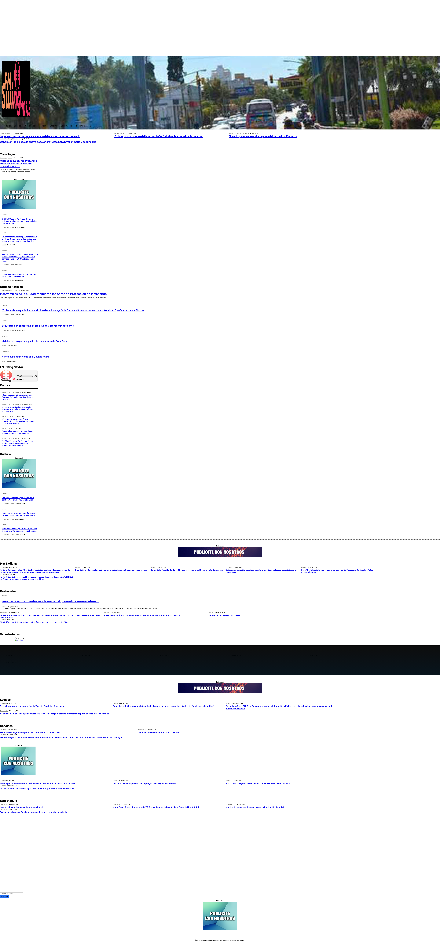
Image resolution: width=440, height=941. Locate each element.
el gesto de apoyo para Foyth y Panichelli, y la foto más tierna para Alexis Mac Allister (18, 421)
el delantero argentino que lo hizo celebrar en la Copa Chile (34, 341)
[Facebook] (402, 53)
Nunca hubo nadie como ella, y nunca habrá (25, 356)
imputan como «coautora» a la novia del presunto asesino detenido (40, 136)
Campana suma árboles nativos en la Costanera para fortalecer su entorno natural (142, 615)
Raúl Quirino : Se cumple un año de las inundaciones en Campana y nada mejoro (111, 570)
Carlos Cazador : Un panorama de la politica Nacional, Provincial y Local (18, 499)
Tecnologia (3, 157)
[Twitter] (411, 53)
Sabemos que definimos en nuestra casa (158, 732)
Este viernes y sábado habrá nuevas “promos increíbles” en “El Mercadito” (19, 514)
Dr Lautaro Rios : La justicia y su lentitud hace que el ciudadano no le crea (37, 788)
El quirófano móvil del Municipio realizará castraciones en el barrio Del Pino (34, 622)
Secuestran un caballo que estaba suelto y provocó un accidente (38, 325)
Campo (116, 133)
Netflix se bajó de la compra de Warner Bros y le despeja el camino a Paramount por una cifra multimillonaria (54, 714)
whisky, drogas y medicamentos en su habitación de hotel (255, 807)
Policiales (3, 133)
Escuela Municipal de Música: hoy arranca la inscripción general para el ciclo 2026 (17, 409)
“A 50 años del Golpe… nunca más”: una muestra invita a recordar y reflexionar (19, 530)
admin (9, 133)
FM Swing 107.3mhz (241, 133)
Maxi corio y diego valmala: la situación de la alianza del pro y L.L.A (259, 783)
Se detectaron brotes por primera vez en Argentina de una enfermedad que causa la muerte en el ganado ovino (19, 239)
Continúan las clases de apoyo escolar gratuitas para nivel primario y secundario (48, 141)
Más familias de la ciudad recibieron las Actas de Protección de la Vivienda (53, 294)
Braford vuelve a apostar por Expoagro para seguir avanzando (144, 783)
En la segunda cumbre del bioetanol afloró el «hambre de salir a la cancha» (158, 136)
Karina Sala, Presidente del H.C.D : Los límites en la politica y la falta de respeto (187, 570)
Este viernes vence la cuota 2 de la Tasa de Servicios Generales (32, 706)
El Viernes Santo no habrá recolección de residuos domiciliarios (19, 275)
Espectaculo (5, 351)
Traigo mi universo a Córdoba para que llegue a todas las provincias (34, 812)
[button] (436, 125)
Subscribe (4, 896)
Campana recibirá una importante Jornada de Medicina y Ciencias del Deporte (17, 397)
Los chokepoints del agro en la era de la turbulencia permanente (17, 432)
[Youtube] (416, 53)
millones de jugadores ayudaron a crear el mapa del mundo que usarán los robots (18, 164)
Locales (231, 133)
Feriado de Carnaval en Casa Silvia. (224, 615)
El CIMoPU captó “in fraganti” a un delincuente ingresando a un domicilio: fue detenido (19, 221)
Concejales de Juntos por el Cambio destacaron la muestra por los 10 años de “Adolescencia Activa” (163, 706)
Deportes (4, 336)
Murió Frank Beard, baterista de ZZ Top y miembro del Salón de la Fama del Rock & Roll (156, 807)
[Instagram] (407, 53)
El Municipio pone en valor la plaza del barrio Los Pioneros (263, 136)
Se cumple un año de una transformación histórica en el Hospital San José (37, 783)
